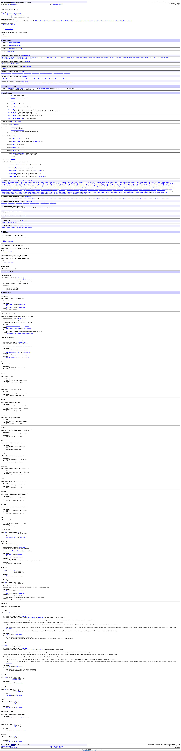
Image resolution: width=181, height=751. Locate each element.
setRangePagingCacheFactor (143, 192)
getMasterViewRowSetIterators (58, 185)
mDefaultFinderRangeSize (67, 57)
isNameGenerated (78, 189)
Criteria (34, 164)
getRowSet (169, 186)
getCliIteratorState (6, 184)
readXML (13, 138)
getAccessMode (137, 183)
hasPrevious (105, 187)
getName (125, 198)
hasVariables (113, 187)
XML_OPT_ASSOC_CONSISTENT (31, 82)
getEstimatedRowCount (132, 184)
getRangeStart (84, 186)
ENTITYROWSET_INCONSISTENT (14, 42)
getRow (103, 186)
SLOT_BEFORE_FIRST (37, 78)
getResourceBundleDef (94, 186)
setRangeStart (163, 192)
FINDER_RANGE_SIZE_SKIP (35, 57)
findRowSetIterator (124, 183)
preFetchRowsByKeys (6, 190)
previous (37, 190)
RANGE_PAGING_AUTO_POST (46, 73)
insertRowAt (139, 187)
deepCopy (117, 182)
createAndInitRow (72, 182)
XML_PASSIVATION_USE (69, 82)
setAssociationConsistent (18, 153)
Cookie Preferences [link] (87, 750)
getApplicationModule (158, 183)
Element (18, 138)
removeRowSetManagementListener (101, 191)
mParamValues (107, 57)
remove (13, 144)
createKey (92, 182)
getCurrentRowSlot (47, 184)
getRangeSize (76, 186)
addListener (4, 182)
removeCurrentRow (118, 190)
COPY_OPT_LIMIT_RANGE (17, 73)
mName (17, 63)
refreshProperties (34, 203)
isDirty (10, 189)
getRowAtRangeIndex (116, 186)
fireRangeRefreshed (44, 198)
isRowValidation (137, 189)
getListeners (92, 198)
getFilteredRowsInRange (7, 185)
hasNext (99, 187)
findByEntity (14, 109)
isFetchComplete (47, 189)
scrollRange (126, 191)
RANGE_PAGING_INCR (58, 73)
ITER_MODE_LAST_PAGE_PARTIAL (23, 78)
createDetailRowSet (83, 182)
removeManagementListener (7, 191)
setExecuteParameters (30, 192)
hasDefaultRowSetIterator (89, 187)
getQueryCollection (42, 186)
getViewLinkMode (56, 187)
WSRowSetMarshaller (54, 20)
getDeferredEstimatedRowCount (76, 184)
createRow (98, 182)
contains (13, 103)
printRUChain (62, 190)
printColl (54, 190)
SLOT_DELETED (56, 78)
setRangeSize (154, 192)
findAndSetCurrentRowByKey (61, 183)
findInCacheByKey (15, 118)
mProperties (4, 68)
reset (112, 191)
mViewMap (125, 57)
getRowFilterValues (146, 186)
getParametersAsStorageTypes (163, 185)
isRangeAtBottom (111, 189)
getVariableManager (35, 187)
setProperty (53, 203)
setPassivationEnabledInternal (127, 192)
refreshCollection (93, 190)
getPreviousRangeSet (22, 186)
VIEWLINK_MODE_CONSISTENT (148, 57)
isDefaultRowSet (170, 187)
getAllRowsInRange (147, 183)
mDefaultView (79, 57)
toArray (13, 159)
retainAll (13, 150)
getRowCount (125, 186)
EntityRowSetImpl (10, 88)
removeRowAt (63, 191)
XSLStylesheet (36, 141)
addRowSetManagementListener (29, 182)
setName (152, 198)
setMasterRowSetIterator (60, 192)
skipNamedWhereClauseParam (79, 193)
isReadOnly (26, 203)
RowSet (91, 20)
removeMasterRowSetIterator (23, 191)
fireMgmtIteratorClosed (7, 198)
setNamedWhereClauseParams (89, 192)
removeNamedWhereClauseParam (39, 191)
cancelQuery (41, 182)
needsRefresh (165, 189)
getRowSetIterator (6, 187)
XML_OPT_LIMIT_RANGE (57, 82)
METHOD (15, 4)
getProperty (32, 186)
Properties (81, 20)
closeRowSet (52, 182)
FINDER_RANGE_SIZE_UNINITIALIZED (51, 57)
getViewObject (65, 187)
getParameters (142, 185)
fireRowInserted (74, 198)
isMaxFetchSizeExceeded (67, 189)
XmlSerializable (63, 20)
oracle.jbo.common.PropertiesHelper (12, 13)
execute (15, 183)
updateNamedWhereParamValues (162, 198)
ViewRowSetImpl (9, 29)
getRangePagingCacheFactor (64, 186)
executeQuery (49, 183)
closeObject (4, 203)
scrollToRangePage (144, 191)
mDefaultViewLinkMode (89, 57)
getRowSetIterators (17, 187)
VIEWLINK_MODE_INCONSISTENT (8, 58)
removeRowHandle (87, 191)
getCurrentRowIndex (36, 184)
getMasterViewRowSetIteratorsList (76, 185)
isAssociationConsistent (17, 130)
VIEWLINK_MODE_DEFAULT (162, 57)
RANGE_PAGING (35, 73)
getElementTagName (16, 121)
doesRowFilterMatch (142, 182)
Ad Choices (94, 750)
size (12, 156)
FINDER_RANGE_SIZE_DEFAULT (8, 57)
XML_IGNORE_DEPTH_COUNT (7, 82)
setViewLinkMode (42, 193)
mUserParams (119, 57)
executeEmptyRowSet (40, 183)
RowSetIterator (97, 20)
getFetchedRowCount (144, 184)
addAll (13, 98)
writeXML (13, 167)
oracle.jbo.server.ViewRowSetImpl (16, 15)
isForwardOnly (56, 189)
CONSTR (12, 4)
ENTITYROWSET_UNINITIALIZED (14, 48)
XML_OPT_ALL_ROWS (19, 82)
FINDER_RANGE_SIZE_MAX (22, 57)
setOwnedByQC (101, 192)
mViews (130, 57)
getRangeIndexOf (52, 186)
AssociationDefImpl (44, 88)
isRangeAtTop (120, 189)
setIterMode (49, 192)
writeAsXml (14, 164)
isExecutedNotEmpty (36, 189)
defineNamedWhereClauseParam (128, 182)
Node (27, 164)
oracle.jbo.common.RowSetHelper (13, 14)
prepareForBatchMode (29, 190)
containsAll (14, 106)
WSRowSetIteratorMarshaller (42, 20)
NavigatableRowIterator (72, 20)
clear (12, 101)
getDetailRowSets (105, 184)
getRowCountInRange (134, 186)
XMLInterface (129, 20)
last (152, 189)
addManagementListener (14, 182)
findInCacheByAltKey (112, 183)
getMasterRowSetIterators (42, 185)
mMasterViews (99, 57)
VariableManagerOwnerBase (118, 20)
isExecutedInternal (25, 189)
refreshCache (83, 190)
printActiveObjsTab (46, 190)
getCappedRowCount (170, 183)
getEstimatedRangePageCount (118, 184)
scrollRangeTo (134, 191)
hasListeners (131, 198)
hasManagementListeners (142, 198)
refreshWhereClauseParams (105, 190)
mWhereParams (136, 57)
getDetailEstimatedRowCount (92, 184)
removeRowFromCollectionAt (75, 191)
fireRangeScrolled (55, 198)
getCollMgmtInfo (17, 184)
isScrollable (146, 189)
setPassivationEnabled (111, 192)
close (46, 182)
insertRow (131, 187)
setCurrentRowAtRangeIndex (16, 192)
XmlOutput (20, 164)
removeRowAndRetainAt (53, 191)
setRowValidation (32, 193)
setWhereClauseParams (64, 193)
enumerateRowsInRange (6, 183)
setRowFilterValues (21, 193)
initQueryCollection (122, 187)
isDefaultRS (4, 189)
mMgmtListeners (11, 63)
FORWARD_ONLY (27, 73)
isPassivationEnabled (100, 189)
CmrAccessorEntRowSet (9, 24)
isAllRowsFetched (160, 187)
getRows (164, 186)
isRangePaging (128, 189)
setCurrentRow (4, 192)
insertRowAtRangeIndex (149, 187)
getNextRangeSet (133, 185)
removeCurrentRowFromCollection (147, 190)
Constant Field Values (8, 241)
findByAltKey (72, 183)
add (12, 95)
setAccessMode (153, 191)
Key (18, 112)
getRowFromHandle (156, 186)
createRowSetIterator (107, 182)
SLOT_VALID (64, 78)
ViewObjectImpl (19, 88)
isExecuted (16, 189)
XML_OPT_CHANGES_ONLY (45, 82)
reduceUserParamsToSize (73, 190)
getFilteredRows (154, 184)
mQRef (113, 57)
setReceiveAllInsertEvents (8, 193)
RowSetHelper (26, 61)
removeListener (161, 190)
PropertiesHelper (27, 66)
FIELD (9, 4)
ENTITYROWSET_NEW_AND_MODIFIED (15, 45)
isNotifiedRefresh (89, 189)
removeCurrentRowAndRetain (131, 190)
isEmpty (13, 132)
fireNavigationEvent (33, 198)
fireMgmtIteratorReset (20, 198)
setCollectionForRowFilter (165, 191)
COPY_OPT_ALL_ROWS (6, 73)
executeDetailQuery (29, 183)
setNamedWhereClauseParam (74, 192)
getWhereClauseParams (75, 187)
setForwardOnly (41, 192)
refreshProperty (45, 203)
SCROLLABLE (67, 73)
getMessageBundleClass (92, 185)
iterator (13, 135)
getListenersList (101, 198)
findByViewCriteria (82, 183)
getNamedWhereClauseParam (106, 185)
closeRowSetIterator (61, 182)
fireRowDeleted (65, 198)
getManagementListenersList (114, 198)
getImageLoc (11, 203)
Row (9, 109)
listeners (3, 63)
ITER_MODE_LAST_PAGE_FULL (7, 78)
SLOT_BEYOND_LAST (47, 78)
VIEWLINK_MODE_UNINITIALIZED (24, 58)
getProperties (15, 127)
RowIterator (86, 20)
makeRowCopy (157, 189)
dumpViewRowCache (152, 182)
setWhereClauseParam (52, 193)
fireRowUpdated (84, 198)
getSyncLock (26, 187)
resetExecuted (118, 191)
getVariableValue (46, 187)
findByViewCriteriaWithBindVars (97, 183)
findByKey (13, 112)
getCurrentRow (26, 184)
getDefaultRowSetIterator (60, 184)
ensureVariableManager (164, 182)
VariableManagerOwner (106, 20)
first (131, 183)
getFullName (14, 124)
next (170, 189)
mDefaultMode (10, 51)
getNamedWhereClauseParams (121, 185)
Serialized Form (6, 36)
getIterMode (31, 185)
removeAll (13, 147)
